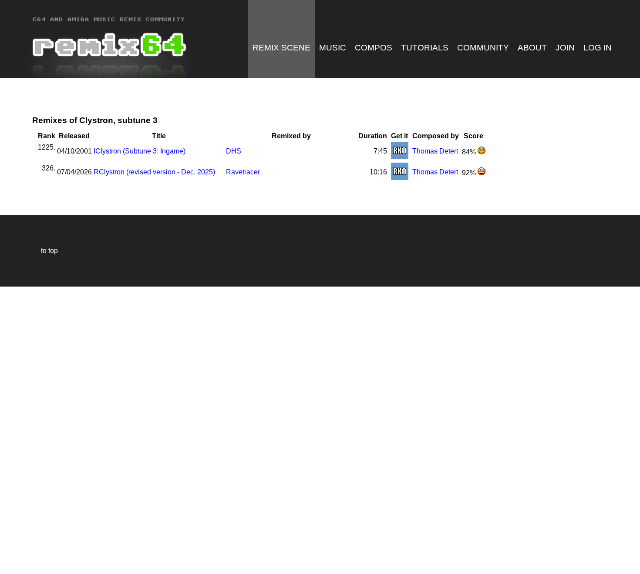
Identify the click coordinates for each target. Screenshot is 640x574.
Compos (373, 47)
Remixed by (291, 136)
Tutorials (424, 47)
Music (332, 47)
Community (483, 47)
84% (470, 152)
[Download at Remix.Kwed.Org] (399, 156)
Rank (46, 136)
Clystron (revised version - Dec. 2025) (154, 172)
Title (159, 136)
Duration (372, 136)
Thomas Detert (435, 151)
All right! (9, 540)
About (532, 47)
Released (74, 136)
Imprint (10, 554)
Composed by (435, 136)
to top (45, 250)
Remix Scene (281, 47)
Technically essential (17, 429)
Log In (597, 47)
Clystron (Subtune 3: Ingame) (139, 151)
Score (473, 136)
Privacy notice (11, 566)
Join (565, 47)
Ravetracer (243, 172)
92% (470, 173)
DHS (233, 151)
